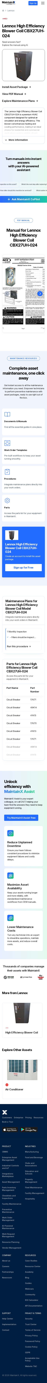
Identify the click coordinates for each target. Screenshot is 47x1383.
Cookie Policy (31, 1347)
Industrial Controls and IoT (10, 1166)
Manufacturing (32, 1152)
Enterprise (18, 1117)
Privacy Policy (31, 1335)
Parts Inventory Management (9, 1188)
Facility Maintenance (11, 1204)
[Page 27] (44, 280)
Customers (7, 1117)
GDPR (27, 1352)
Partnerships (8, 1272)
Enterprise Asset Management (9, 1158)
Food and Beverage (34, 1157)
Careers (5, 1266)
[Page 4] (44, 271)
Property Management (31, 1180)
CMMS (5, 1152)
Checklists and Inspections (9, 1197)
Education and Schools (31, 1172)
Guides (28, 1283)
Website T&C (31, 1366)
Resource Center (32, 1266)
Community (30, 1294)
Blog (27, 1278)
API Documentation (33, 1306)
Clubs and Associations (31, 1164)
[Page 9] (44, 278)
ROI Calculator (31, 1300)
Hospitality (30, 1199)
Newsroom (7, 1278)
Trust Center (30, 1324)
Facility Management (34, 1193)
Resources (38, 1117)
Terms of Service (32, 1330)
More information (18, 140)
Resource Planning (10, 1242)
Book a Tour (7, 1122)
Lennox (10, 10)
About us (6, 1261)
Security (29, 1319)
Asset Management (11, 1182)
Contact (5, 1330)
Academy (29, 1272)
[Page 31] (44, 286)
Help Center (7, 1319)
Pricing (28, 1117)
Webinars (29, 1289)
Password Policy (32, 1341)
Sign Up (33, 3)
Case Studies (31, 1261)
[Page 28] (44, 283)
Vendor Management (11, 1248)
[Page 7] (44, 274)
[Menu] (43, 3)
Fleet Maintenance (33, 1187)
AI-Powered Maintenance (8, 1227)
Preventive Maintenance (8, 1210)
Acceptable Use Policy (32, 1359)
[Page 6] (44, 273)
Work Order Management (8, 1218)
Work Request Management (8, 1235)
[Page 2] (44, 269)
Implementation (9, 1324)
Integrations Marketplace (8, 1175)
